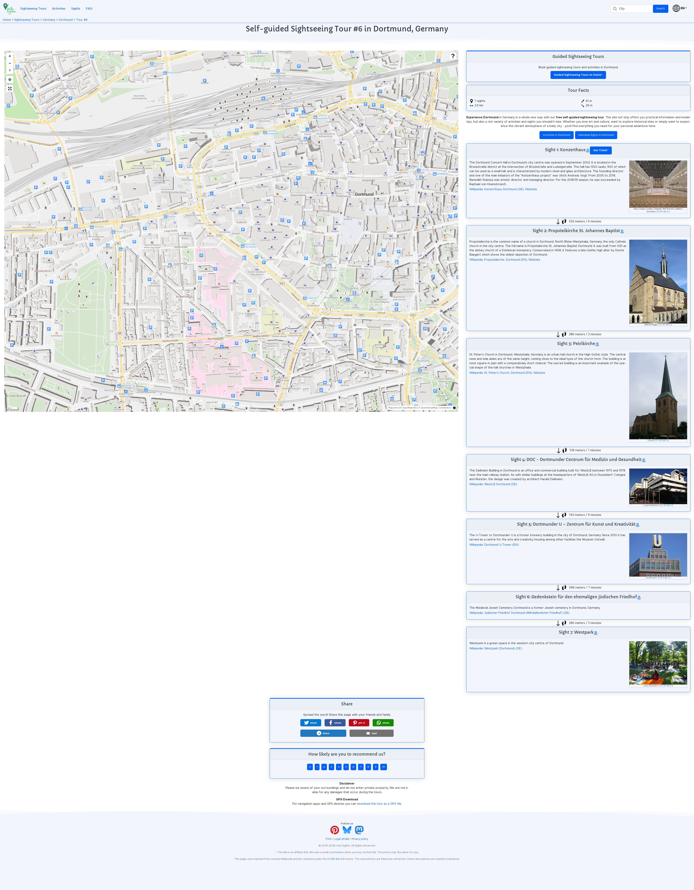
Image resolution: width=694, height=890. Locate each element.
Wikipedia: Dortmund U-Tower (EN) (494, 544)
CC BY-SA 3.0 (662, 440)
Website (531, 189)
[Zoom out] (9, 63)
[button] (310, 722)
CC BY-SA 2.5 (665, 325)
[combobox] (631, 9)
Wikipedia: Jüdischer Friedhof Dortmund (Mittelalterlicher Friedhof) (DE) (519, 612)
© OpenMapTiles (409, 408)
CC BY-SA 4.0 (663, 212)
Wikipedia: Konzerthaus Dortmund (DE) (496, 189)
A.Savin (651, 440)
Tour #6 (81, 19)
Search (660, 8)
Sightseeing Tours (33, 8)
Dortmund (66, 19)
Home (7, 19)
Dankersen (651, 578)
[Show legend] (453, 56)
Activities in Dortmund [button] (556, 135)
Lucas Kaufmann (651, 505)
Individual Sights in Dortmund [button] (596, 135)
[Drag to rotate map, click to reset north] (9, 70)
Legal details (341, 839)
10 (383, 767)
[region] (231, 231)
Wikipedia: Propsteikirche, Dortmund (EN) (498, 259)
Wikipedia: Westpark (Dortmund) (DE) (495, 648)
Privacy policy (360, 839)
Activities (58, 8)
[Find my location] (9, 79)
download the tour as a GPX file (379, 803)
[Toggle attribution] (454, 408)
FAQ (89, 8)
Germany (49, 19)
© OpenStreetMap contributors (434, 408)
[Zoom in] (9, 56)
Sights (75, 8)
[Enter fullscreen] (9, 88)
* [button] (600, 150)
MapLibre (393, 408)
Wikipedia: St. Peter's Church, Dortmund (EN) (500, 372)
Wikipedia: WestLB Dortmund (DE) (493, 484)
